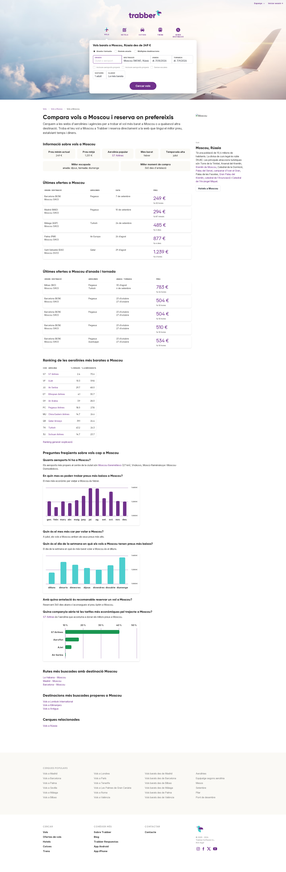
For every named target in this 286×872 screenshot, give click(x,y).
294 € (159, 212)
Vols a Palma (50, 783)
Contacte (150, 832)
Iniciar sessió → (275, 3)
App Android (101, 846)
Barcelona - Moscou (54, 684)
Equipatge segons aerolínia (210, 778)
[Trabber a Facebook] (203, 850)
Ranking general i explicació (58, 441)
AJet (50, 380)
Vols (45, 832)
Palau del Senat (204, 170)
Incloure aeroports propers (108, 67)
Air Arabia (53, 401)
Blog (96, 836)
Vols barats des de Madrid (158, 773)
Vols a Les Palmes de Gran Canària (112, 787)
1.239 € (160, 252)
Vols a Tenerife (102, 783)
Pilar (198, 792)
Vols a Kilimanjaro (52, 705)
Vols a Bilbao (50, 797)
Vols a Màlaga (50, 792)
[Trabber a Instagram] (198, 850)
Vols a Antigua (50, 708)
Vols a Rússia (50, 725)
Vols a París (100, 778)
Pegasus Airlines (56, 407)
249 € (159, 198)
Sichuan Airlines (56, 434)
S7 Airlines (117, 155)
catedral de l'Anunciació (218, 177)
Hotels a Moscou (208, 188)
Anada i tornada (104, 51)
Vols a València (102, 797)
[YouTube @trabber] (214, 850)
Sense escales (160, 67)
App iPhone (100, 851)
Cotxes (47, 846)
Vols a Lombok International (58, 701)
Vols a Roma (100, 792)
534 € (162, 340)
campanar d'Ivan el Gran (227, 170)
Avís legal (200, 843)
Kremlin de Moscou (206, 167)
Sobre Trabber (102, 832)
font (197, 142)
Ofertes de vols (52, 836)
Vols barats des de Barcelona (160, 778)
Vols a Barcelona (52, 778)
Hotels (47, 841)
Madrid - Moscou (52, 681)
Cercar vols (143, 85)
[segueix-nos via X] (208, 850)
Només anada (124, 51)
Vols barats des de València (159, 797)
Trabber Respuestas (106, 841)
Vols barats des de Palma (158, 792)
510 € (162, 327)
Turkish (52, 427)
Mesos (199, 783)
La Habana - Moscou (54, 677)
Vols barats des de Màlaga (159, 787)
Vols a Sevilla (50, 787)
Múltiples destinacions (148, 51)
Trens (46, 851)
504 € (162, 300)
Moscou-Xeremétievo (110, 465)
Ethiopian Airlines (56, 394)
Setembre (201, 787)
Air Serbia (53, 387)
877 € (159, 238)
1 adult (98, 76)
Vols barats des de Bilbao (158, 783)
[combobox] (107, 59)
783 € (162, 287)
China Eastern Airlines (58, 414)
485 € (159, 225)
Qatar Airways (55, 421)
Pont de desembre (205, 797)
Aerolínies (201, 773)
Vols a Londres (102, 773)
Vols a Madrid (50, 773)
